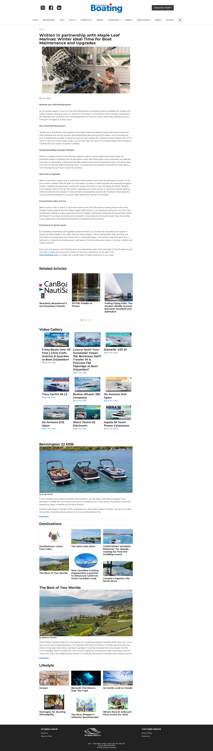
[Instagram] (42, 7)
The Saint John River (83, 546)
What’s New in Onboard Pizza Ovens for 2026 (117, 713)
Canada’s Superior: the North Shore (116, 579)
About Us (44, 733)
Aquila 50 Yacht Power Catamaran (116, 424)
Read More (44, 516)
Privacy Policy (147, 733)
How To (42, 29)
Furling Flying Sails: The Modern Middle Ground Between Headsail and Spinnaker (118, 307)
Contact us (146, 736)
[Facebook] (51, 7)
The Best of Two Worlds (53, 573)
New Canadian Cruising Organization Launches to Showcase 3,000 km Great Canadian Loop (85, 574)
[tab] (81, 320)
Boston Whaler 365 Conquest (86, 396)
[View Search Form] (180, 20)
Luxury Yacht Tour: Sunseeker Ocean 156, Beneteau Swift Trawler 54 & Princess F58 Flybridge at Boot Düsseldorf (87, 359)
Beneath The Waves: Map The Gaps (83, 689)
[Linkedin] (59, 7)
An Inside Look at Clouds (117, 688)
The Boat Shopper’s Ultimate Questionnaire (85, 716)
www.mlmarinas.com (48, 255)
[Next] (129, 295)
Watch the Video (49, 362)
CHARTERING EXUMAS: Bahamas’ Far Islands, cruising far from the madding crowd (117, 550)
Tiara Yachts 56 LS (54, 394)
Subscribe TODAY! (163, 8)
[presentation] (53, 287)
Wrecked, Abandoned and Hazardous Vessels (53, 304)
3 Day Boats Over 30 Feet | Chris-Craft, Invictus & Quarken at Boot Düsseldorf (56, 354)
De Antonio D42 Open (115, 396)
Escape (43, 688)
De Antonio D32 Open (53, 424)
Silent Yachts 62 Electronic (84, 424)
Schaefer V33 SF (115, 349)
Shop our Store (46, 736)
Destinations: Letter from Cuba (51, 547)
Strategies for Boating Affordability (52, 713)
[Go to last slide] (43, 295)
